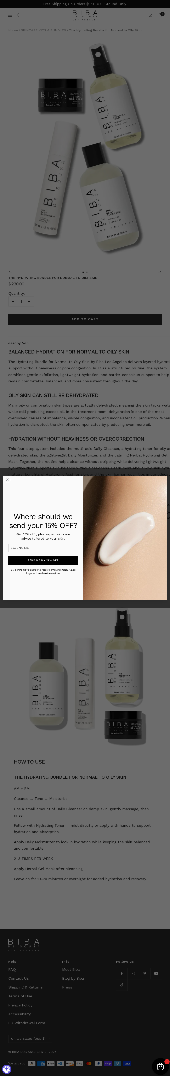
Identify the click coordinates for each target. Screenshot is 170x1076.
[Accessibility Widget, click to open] (6, 1069)
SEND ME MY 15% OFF (43, 560)
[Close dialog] (7, 480)
